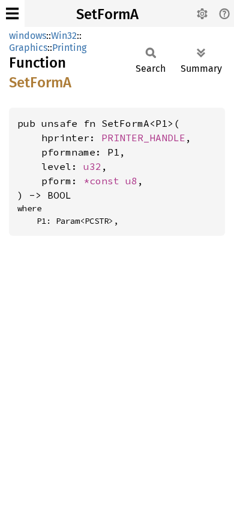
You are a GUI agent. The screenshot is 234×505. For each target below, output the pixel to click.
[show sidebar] (12, 13)
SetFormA (107, 14)
